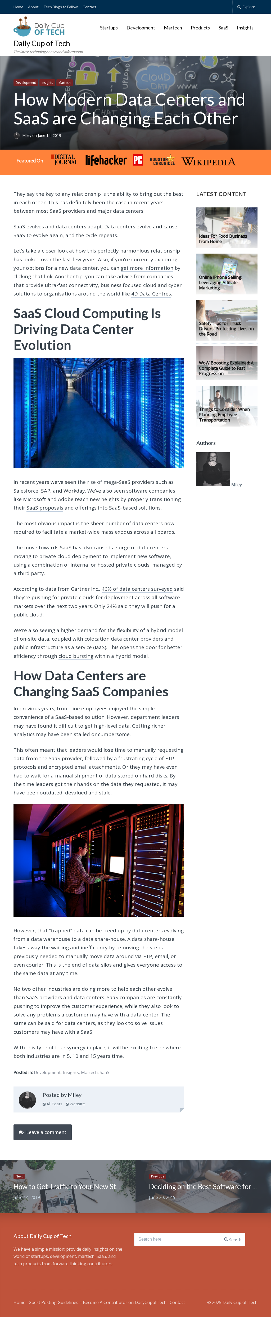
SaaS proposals (44, 507)
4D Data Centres (151, 293)
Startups (109, 28)
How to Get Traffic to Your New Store (69, 1186)
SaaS (223, 28)
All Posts (54, 1103)
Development (141, 28)
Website (77, 1103)
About (33, 7)
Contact (89, 7)
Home (18, 7)
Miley (27, 135)
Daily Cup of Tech (41, 43)
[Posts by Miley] (27, 1101)
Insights (245, 28)
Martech (173, 28)
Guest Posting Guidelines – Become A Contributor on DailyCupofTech (97, 1302)
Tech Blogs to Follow (60, 7)
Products (200, 28)
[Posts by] (17, 135)
